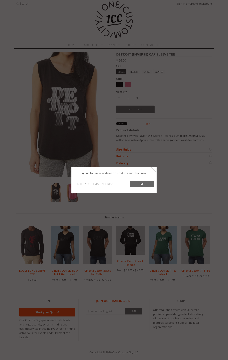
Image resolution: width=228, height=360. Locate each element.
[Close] (153, 169)
